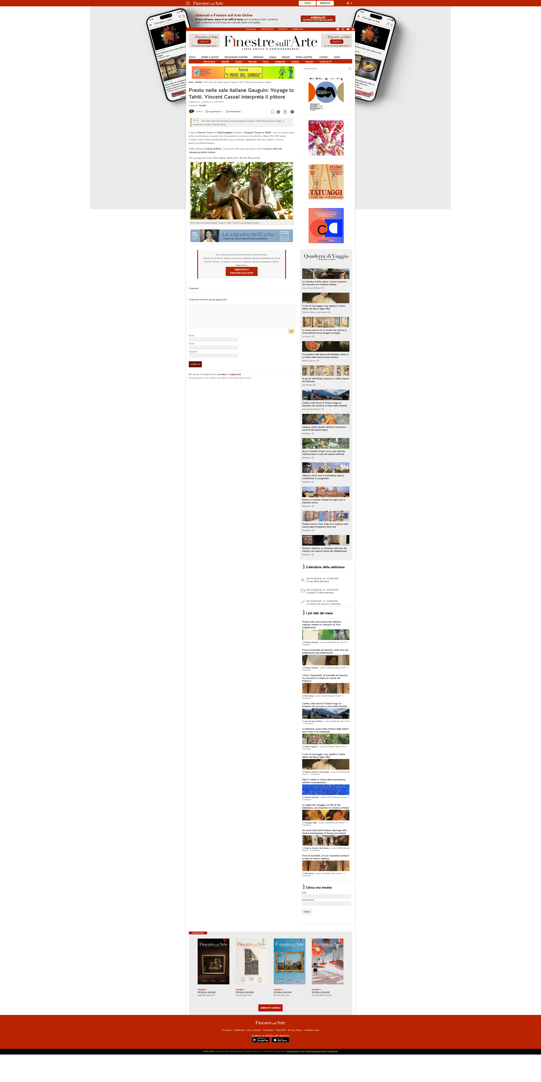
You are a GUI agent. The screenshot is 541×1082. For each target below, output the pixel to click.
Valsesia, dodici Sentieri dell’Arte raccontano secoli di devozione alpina (324, 428)
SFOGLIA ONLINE (207, 992)
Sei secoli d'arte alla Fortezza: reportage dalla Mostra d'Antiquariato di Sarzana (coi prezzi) (324, 832)
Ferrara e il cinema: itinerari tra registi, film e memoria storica (323, 501)
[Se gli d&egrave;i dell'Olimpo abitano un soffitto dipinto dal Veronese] (325, 371)
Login (307, 3)
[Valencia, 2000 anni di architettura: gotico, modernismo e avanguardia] (325, 468)
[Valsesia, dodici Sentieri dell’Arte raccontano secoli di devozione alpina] (325, 419)
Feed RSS (280, 1030)
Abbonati (325, 3)
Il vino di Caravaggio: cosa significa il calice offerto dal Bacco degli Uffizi (323, 307)
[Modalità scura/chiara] (292, 112)
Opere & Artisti (210, 57)
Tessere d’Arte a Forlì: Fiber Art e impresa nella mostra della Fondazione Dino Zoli (325, 525)
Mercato (309, 61)
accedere (222, 374)
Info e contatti (253, 1030)
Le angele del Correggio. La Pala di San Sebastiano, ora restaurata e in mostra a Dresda (325, 806)
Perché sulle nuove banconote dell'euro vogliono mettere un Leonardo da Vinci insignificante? (321, 624)
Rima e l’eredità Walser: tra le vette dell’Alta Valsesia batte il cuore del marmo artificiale (323, 453)
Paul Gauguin (225, 132)
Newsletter (267, 29)
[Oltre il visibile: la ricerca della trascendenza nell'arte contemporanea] (325, 790)
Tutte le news (209, 61)
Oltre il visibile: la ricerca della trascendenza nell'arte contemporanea (323, 781)
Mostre (238, 61)
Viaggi (272, 57)
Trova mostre (304, 57)
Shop (337, 57)
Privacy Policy (295, 1030)
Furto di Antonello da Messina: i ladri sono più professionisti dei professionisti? (325, 651)
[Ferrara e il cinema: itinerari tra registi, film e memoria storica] (325, 492)
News (192, 57)
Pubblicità (297, 29)
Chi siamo (251, 29)
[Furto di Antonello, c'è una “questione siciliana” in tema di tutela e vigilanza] (325, 866)
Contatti (282, 29)
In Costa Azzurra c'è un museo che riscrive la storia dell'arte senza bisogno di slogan (324, 331)
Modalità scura (311, 1030)
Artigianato (280, 61)
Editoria (295, 61)
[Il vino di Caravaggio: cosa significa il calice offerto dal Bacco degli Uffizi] (325, 298)
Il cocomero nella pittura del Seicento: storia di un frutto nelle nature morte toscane (325, 356)
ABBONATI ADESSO (270, 1007)
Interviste (252, 61)
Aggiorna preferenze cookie (316, 1051)
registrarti (235, 374)
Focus (266, 61)
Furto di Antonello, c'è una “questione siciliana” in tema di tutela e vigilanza (325, 857)
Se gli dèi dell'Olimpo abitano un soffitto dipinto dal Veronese (325, 380)
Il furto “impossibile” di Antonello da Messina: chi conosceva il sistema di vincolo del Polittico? (325, 678)
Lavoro (323, 57)
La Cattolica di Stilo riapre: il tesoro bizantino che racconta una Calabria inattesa (324, 283)
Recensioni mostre (236, 57)
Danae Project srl (293, 1051)
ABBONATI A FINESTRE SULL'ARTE (241, 271)
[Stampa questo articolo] (278, 112)
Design (286, 57)
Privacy (302, 1051)
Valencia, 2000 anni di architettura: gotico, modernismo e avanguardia (323, 477)
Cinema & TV (326, 61)
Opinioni (258, 57)
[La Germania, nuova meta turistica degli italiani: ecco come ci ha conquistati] (325, 739)
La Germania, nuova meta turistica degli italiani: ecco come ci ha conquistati (325, 730)
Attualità (225, 61)
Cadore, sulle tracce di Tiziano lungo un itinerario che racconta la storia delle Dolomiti (324, 404)
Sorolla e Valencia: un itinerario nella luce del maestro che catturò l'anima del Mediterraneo (324, 549)
